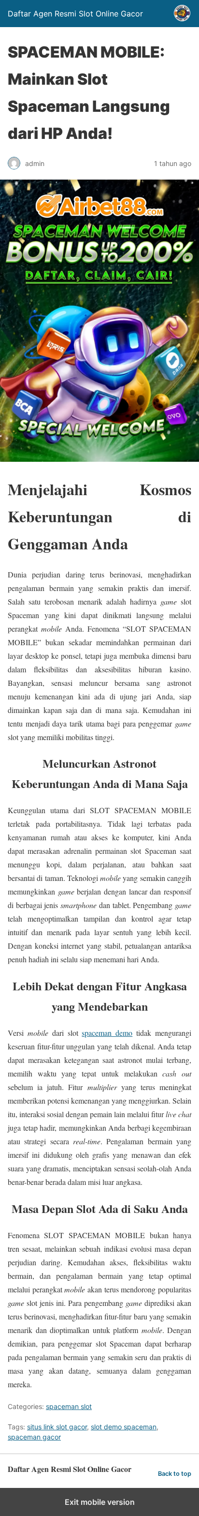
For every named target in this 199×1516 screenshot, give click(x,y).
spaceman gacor (34, 1437)
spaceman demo (107, 1033)
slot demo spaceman (123, 1427)
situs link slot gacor (57, 1427)
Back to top (174, 1473)
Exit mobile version (100, 1502)
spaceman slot (69, 1406)
